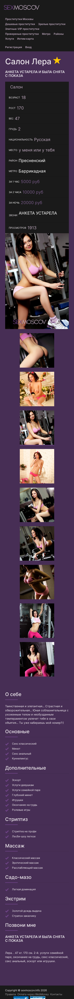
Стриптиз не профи (24, 831)
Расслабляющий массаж (27, 867)
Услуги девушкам (23, 785)
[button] (10, 281)
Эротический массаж (25, 862)
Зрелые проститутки (51, 24)
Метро (46, 34)
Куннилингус (20, 758)
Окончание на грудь (24, 804)
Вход (28, 47)
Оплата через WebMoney (33, 994)
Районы (59, 34)
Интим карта (25, 38)
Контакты (56, 994)
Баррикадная (32, 171)
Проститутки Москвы (19, 19)
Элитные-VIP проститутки (22, 29)
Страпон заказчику (24, 915)
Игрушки (17, 800)
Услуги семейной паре (26, 790)
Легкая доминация (24, 889)
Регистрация (13, 47)
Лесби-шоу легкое (24, 836)
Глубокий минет (22, 795)
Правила (10, 994)
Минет (16, 748)
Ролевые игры (21, 809)
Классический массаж (26, 858)
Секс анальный (21, 753)
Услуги (9, 38)
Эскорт (16, 780)
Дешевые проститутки (20, 24)
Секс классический (24, 743)
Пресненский (32, 160)
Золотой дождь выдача (26, 910)
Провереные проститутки (22, 34)
